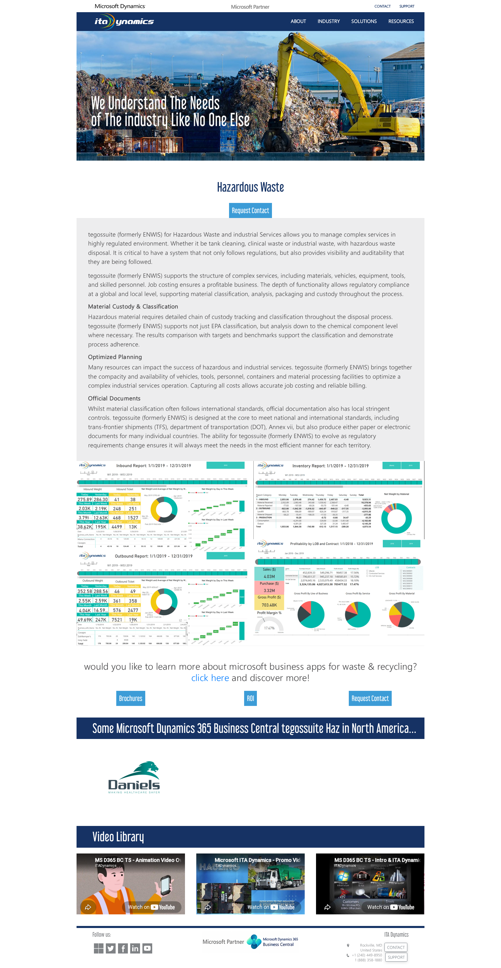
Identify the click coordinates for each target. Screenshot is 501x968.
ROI (250, 698)
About (298, 21)
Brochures (130, 698)
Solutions (364, 21)
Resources (401, 21)
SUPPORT (407, 5)
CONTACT (383, 5)
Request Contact (250, 210)
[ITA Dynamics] (124, 20)
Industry (329, 21)
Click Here (210, 677)
